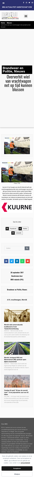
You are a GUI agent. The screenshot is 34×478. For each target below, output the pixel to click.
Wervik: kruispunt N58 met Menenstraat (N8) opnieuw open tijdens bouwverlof (15, 360)
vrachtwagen (16, 300)
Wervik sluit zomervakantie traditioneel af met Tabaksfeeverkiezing (13, 327)
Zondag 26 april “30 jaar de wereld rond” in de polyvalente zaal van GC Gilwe (16, 392)
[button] (3, 2)
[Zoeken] (27, 248)
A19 (8, 300)
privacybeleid (25, 463)
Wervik (24, 300)
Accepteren (17, 468)
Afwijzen (17, 474)
